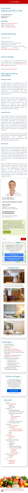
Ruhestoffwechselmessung (11, 349)
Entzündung (12, 437)
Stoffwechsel (9, 435)
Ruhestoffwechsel (16, 416)
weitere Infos (7, 232)
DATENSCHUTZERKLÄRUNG (17, 490)
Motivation (11, 463)
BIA (12, 415)
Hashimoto (14, 449)
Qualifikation (12, 460)
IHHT (10, 433)
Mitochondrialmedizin (11, 454)
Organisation (12, 462)
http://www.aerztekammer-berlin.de (10, 49)
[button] (2, 490)
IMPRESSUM (7, 490)
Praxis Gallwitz (15, 2)
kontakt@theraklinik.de (10, 27)
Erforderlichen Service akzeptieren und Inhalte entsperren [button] (14, 259)
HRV (13, 419)
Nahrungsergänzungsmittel (15, 430)
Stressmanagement (14, 426)
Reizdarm (14, 451)
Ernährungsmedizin (11, 404)
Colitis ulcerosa (15, 452)
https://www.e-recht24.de (10, 69)
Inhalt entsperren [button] (14, 254)
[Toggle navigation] (9, 2)
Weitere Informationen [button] (14, 393)
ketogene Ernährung (17, 429)
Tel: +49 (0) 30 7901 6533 (8, 213)
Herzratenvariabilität (16, 350)
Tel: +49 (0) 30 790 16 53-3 (11, 23)
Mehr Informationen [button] (14, 252)
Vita (7, 458)
